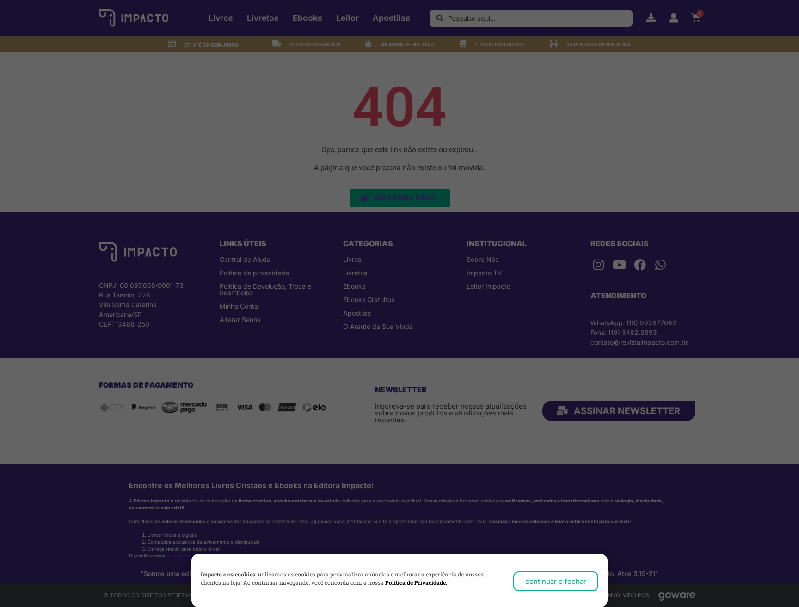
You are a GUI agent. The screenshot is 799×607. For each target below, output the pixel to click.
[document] (399, 303)
